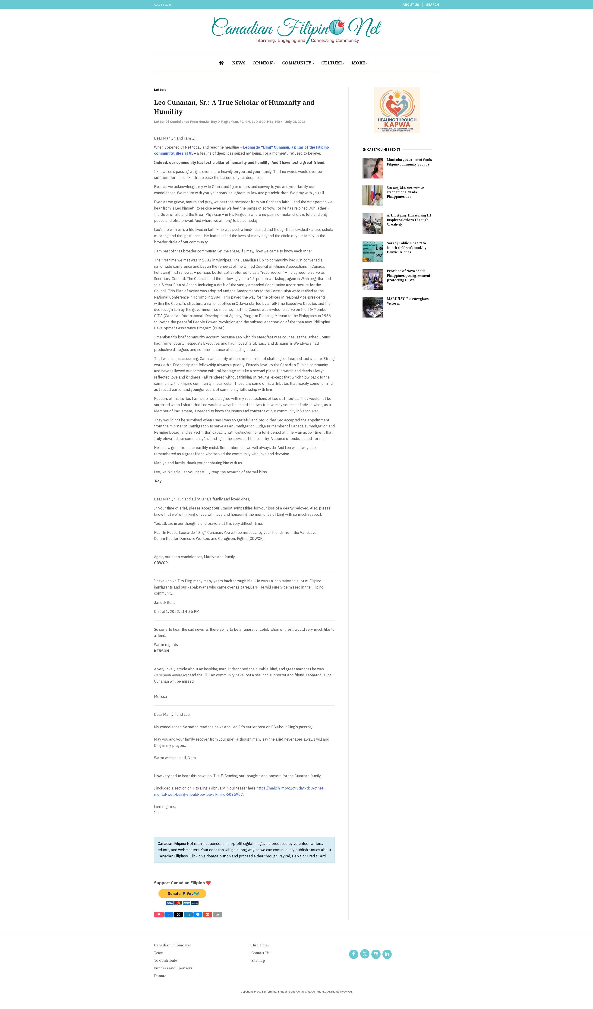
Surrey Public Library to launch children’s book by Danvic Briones (406, 248)
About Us (411, 5)
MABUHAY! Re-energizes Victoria (408, 301)
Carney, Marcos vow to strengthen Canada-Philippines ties (405, 192)
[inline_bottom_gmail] (207, 914)
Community (297, 62)
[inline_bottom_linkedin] (188, 914)
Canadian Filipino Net (172, 945)
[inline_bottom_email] (217, 914)
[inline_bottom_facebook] (168, 914)
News (239, 62)
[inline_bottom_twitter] (178, 914)
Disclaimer (260, 945)
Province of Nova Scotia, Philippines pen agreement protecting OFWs (408, 276)
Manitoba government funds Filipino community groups (409, 162)
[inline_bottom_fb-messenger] (197, 914)
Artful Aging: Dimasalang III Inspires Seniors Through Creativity (409, 220)
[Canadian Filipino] (296, 30)
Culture (331, 62)
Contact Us (260, 953)
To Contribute (165, 960)
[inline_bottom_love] (159, 914)
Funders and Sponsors (173, 968)
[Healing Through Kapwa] (397, 110)
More (358, 62)
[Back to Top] (579, 995)
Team (158, 953)
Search (432, 5)
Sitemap (258, 960)
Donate (160, 976)
